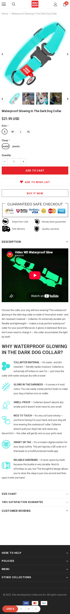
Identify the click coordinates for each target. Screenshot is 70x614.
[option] (35, 53)
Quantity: (6, 155)
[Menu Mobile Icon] (4, 4)
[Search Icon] (13, 4)
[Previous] (5, 54)
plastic (16, 146)
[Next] (65, 54)
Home (5, 13)
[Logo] (35, 4)
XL (28, 131)
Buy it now (35, 193)
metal (5, 146)
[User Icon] (55, 4)
